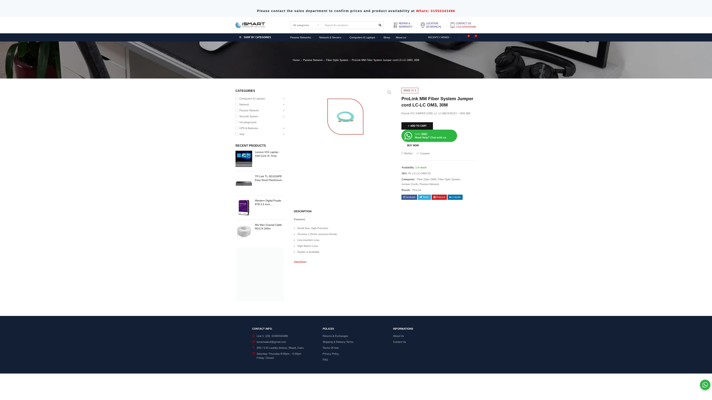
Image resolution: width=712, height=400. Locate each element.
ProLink (416, 190)
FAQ (325, 359)
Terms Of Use (331, 347)
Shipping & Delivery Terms (338, 341)
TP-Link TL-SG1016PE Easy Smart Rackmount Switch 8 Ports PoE (269, 178)
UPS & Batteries (248, 128)
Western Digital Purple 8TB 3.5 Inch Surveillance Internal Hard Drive (268, 202)
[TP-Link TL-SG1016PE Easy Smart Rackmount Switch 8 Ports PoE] (243, 183)
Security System (248, 116)
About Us (398, 335)
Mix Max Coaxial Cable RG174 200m (268, 226)
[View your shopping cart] (473, 37)
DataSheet (300, 261)
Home (296, 60)
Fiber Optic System (337, 60)
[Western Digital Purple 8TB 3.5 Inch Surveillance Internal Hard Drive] (243, 207)
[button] (389, 92)
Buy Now (413, 145)
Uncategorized (247, 122)
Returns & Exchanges (335, 335)
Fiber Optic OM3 (426, 179)
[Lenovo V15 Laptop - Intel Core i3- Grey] (243, 159)
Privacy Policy (331, 353)
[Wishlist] (466, 37)
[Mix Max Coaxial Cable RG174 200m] (243, 231)
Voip (241, 134)
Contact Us (399, 341)
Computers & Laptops (252, 98)
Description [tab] (303, 211)
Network (244, 104)
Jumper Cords (409, 184)
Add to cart (418, 125)
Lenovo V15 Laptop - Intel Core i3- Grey (267, 154)
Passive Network (313, 60)
